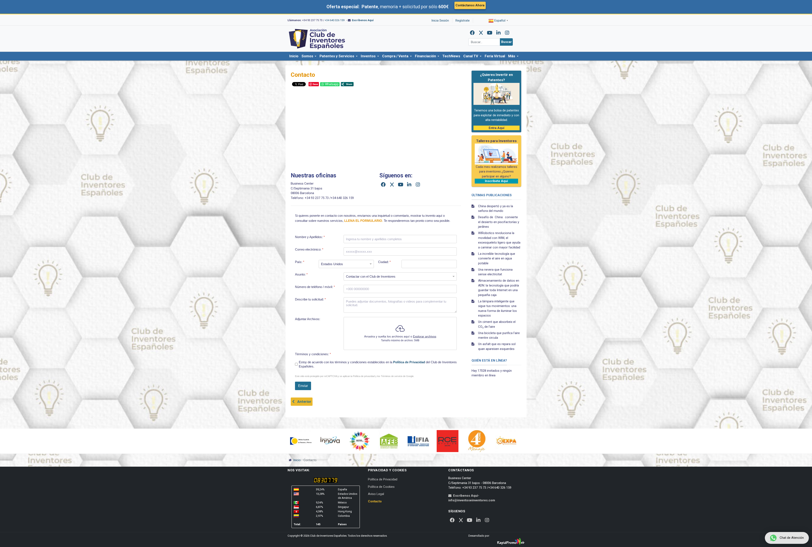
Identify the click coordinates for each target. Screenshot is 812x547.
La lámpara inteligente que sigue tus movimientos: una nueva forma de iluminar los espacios (497, 308)
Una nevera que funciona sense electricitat (495, 272)
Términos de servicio (391, 376)
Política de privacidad (364, 376)
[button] (309, 56)
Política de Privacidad (409, 362)
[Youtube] (489, 32)
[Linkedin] (498, 32)
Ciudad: (384, 262)
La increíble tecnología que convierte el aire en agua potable (496, 258)
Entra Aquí (496, 128)
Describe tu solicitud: (310, 299)
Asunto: (301, 274)
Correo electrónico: (309, 249)
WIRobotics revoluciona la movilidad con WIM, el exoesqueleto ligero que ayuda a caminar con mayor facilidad (499, 240)
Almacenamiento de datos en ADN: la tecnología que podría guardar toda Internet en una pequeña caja (498, 288)
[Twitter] (481, 32)
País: (299, 262)
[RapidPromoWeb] (510, 541)
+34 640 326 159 (334, 20)
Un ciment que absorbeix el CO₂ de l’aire (497, 324)
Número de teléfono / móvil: (315, 287)
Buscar (506, 42)
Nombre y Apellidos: (310, 237)
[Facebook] (472, 32)
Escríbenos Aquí (363, 20)
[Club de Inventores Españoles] (317, 38)
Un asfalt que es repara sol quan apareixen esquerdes (497, 346)
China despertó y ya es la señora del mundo (495, 208)
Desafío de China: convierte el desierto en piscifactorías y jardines (498, 222)
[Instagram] (507, 32)
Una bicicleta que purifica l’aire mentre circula (499, 335)
